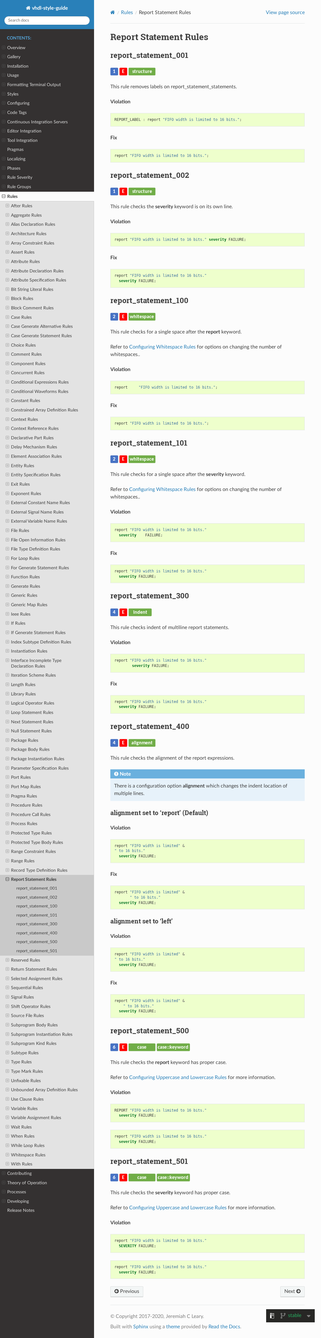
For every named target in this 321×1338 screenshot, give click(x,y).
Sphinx (140, 1326)
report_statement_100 (36, 906)
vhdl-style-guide (49, 8)
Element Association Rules (36, 456)
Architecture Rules (28, 233)
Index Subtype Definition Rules (41, 642)
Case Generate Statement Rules (41, 335)
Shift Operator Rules (30, 1006)
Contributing (19, 1173)
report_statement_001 (36, 888)
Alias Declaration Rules (33, 224)
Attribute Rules (25, 261)
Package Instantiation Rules (37, 759)
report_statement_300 (36, 924)
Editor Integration (24, 131)
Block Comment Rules (32, 308)
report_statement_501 (36, 951)
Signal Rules (22, 997)
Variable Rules (24, 1108)
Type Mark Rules (27, 1071)
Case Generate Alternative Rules (42, 326)
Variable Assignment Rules (36, 1117)
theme (173, 1326)
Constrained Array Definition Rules (44, 410)
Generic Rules (24, 595)
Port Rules (21, 777)
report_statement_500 (36, 942)
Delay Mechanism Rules (34, 447)
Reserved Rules (25, 960)
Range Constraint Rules (33, 851)
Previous (129, 1291)
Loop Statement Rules (32, 712)
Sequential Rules (27, 987)
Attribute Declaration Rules (37, 271)
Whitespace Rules (28, 1155)
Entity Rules (22, 465)
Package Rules (24, 740)
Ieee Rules (20, 614)
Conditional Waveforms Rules (39, 391)
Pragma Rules (24, 796)
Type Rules (21, 1062)
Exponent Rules (26, 493)
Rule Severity (19, 177)
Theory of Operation (27, 1182)
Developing (18, 1201)
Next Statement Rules (32, 722)
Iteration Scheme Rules (33, 675)
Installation (18, 66)
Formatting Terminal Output (34, 84)
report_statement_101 (36, 915)
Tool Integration (22, 140)
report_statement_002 (36, 898)
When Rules (22, 1136)
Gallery (13, 56)
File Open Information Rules (38, 540)
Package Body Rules (30, 749)
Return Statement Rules (34, 969)
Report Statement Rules (33, 879)
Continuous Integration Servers (37, 122)
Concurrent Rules (28, 372)
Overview (16, 47)
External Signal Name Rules (37, 512)
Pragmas (15, 149)
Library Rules (23, 694)
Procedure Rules (26, 805)
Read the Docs (224, 1326)
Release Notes (20, 1210)
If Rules (18, 623)
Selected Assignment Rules (36, 978)
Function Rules (25, 577)
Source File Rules (27, 1015)
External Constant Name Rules (40, 502)
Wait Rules (21, 1127)
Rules (12, 196)
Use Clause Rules (27, 1099)
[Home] (112, 12)
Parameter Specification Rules (40, 768)
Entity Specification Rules (36, 475)
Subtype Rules (25, 1053)
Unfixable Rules (26, 1080)
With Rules (21, 1164)
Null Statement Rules (31, 731)
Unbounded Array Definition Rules (44, 1089)
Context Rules (24, 419)
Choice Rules (23, 345)
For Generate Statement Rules (40, 568)
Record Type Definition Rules (39, 870)
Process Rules (24, 823)
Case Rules (21, 317)
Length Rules (23, 684)
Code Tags (17, 112)
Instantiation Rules (29, 651)
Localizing (16, 159)
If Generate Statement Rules (38, 632)
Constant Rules (25, 400)
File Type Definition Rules (35, 549)
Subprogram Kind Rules (33, 1043)
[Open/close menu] (3, 48)
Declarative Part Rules (32, 438)
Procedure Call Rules (30, 814)
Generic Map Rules (29, 604)
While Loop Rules (28, 1145)
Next (290, 1291)
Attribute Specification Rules (38, 280)
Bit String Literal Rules (32, 289)
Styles (12, 94)
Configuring (18, 103)
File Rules (20, 530)
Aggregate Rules (26, 215)
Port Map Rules (26, 786)
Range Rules (22, 861)
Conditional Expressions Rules (40, 382)
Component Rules (28, 363)
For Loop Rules (25, 558)
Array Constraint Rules (32, 243)
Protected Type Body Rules (37, 842)
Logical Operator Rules (32, 703)
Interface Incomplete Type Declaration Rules (36, 663)
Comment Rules (26, 354)
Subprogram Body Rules (34, 1025)
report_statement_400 (36, 933)
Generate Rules (25, 586)
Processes (16, 1192)
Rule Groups (19, 186)
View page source (285, 12)
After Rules (21, 206)
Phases (13, 168)
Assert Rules (22, 252)
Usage (13, 75)
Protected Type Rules (31, 833)
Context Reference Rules (35, 428)
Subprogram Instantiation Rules (41, 1034)
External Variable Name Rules (39, 521)
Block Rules (22, 298)
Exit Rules (20, 484)
